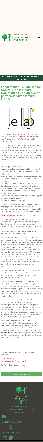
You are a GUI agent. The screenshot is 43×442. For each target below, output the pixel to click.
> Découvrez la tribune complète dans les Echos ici (19, 215)
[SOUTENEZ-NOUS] (21, 402)
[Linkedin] (11, 438)
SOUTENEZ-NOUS (21, 406)
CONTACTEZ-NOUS (12, 422)
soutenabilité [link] (23, 273)
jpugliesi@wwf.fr (20, 365)
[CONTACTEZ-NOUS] (4, 416)
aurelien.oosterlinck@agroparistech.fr (14, 361)
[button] (39, 37)
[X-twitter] (5, 438)
